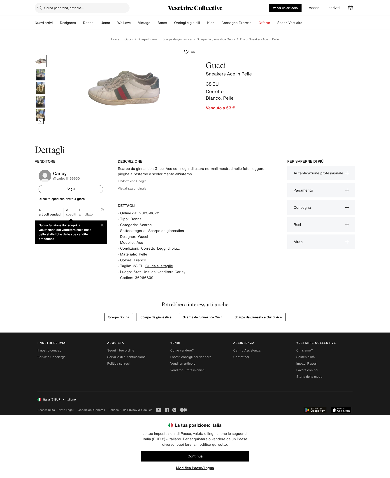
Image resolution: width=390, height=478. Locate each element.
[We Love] (134, 23)
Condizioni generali (91, 410)
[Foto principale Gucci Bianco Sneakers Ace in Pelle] (40, 61)
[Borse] (170, 23)
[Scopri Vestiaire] (306, 23)
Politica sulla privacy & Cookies (130, 410)
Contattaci (241, 357)
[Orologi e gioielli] (203, 23)
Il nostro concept (50, 350)
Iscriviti (334, 7)
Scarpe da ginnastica (177, 39)
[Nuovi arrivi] (56, 23)
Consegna (302, 207)
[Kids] (218, 23)
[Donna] (97, 23)
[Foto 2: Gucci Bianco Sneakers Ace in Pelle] (40, 74)
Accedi (314, 7)
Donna (88, 22)
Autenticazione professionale (318, 173)
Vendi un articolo (285, 7)
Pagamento (303, 190)
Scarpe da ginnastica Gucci (216, 39)
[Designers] (79, 23)
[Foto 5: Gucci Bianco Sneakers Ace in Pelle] (40, 115)
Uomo (105, 22)
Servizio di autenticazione (126, 357)
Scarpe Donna (148, 39)
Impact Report (307, 363)
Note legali (66, 410)
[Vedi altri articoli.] (41, 121)
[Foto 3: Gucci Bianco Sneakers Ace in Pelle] (40, 88)
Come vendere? (182, 350)
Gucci (129, 39)
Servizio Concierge (51, 357)
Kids (210, 22)
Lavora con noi (307, 370)
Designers (68, 22)
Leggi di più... (168, 248)
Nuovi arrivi (44, 22)
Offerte (264, 22)
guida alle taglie (159, 266)
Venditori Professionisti (187, 370)
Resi (297, 224)
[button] (350, 8)
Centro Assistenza (247, 350)
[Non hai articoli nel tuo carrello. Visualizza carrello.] (350, 8)
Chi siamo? (304, 350)
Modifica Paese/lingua (195, 468)
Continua (195, 456)
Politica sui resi (118, 363)
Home (115, 39)
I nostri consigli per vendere (190, 357)
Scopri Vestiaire (289, 22)
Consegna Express (236, 22)
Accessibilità (46, 410)
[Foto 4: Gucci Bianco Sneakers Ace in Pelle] (40, 102)
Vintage (144, 22)
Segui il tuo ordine (120, 350)
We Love (124, 22)
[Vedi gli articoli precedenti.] (41, 55)
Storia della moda (309, 376)
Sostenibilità (305, 357)
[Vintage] (154, 23)
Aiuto (298, 241)
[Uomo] (114, 23)
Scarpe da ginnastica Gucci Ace (258, 317)
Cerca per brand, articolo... (64, 7)
